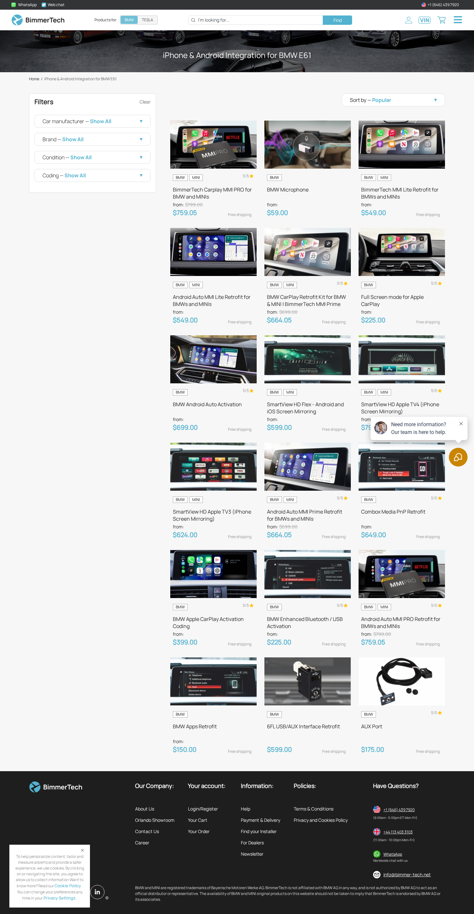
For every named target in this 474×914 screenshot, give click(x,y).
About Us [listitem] (144, 809)
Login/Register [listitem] (203, 809)
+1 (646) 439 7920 (399, 809)
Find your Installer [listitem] (259, 831)
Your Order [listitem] (199, 831)
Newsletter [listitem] (252, 854)
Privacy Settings (59, 898)
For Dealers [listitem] (252, 843)
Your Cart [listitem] (197, 820)
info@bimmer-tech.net (407, 874)
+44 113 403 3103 (398, 832)
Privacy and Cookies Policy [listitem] (321, 820)
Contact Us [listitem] (147, 831)
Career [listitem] (142, 843)
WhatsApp (392, 854)
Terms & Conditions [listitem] (313, 809)
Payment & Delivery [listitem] (260, 820)
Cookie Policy (67, 886)
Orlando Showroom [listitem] (154, 820)
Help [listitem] (245, 809)
